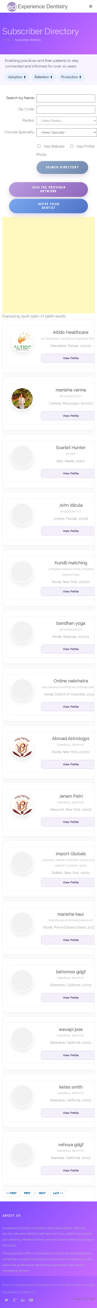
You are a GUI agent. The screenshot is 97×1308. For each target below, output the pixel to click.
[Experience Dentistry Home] (37, 7)
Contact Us (27, 1292)
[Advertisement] (48, 265)
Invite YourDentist (48, 206)
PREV (27, 1193)
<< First (11, 1193)
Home (7, 39)
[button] (90, 6)
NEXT (42, 1193)
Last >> (58, 1193)
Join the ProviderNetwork (48, 189)
